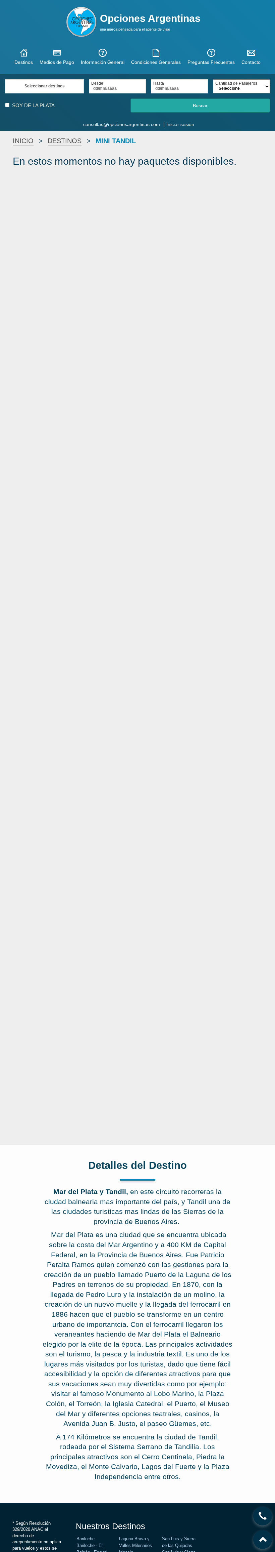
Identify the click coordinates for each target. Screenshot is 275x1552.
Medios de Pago (57, 62)
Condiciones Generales (156, 62)
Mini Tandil (116, 141)
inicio (23, 141)
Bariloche (85, 1538)
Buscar (200, 105)
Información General (102, 62)
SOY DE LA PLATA (33, 105)
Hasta (158, 83)
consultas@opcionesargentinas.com (121, 124)
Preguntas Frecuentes (211, 62)
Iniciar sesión (180, 124)
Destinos (23, 62)
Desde (97, 83)
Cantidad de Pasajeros (236, 83)
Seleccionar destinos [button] (44, 86)
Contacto (251, 62)
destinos (64, 141)
